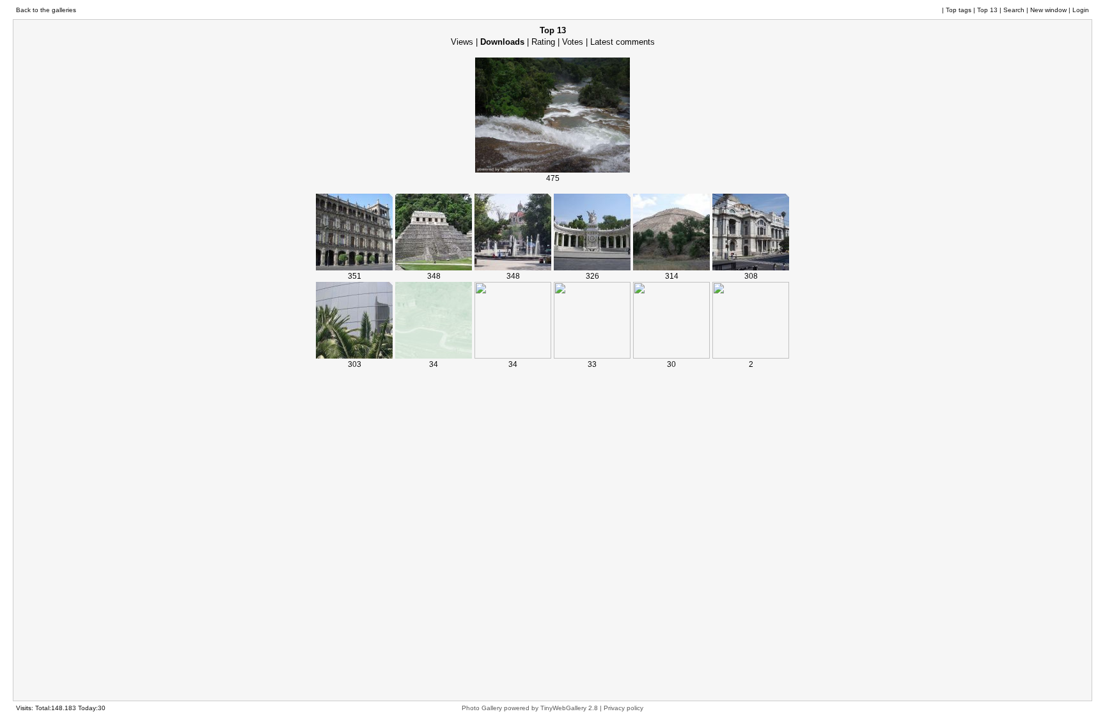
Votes (572, 42)
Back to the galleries (46, 9)
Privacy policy (623, 707)
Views (462, 42)
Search (1013, 9)
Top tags (958, 9)
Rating (543, 42)
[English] (926, 10)
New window (1048, 9)
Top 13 (987, 9)
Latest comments (622, 42)
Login (1080, 9)
